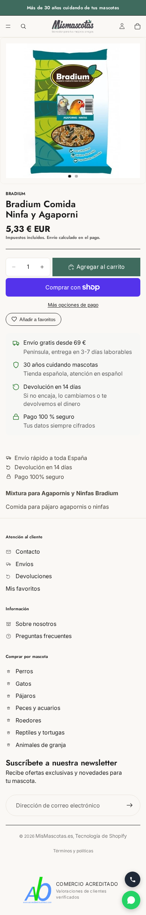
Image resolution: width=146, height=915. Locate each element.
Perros (23, 671)
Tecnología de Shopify (101, 836)
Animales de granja (40, 744)
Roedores (27, 719)
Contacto (27, 551)
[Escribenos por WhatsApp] (131, 900)
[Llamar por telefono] (132, 879)
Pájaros (24, 695)
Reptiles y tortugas (39, 732)
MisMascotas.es (54, 836)
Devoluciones (33, 576)
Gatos (22, 683)
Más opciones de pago (73, 305)
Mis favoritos (23, 588)
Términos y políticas (73, 850)
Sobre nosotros (35, 623)
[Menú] (8, 26)
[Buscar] (23, 26)
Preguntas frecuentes (43, 635)
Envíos (23, 563)
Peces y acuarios (37, 707)
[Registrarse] (129, 805)
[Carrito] (137, 26)
